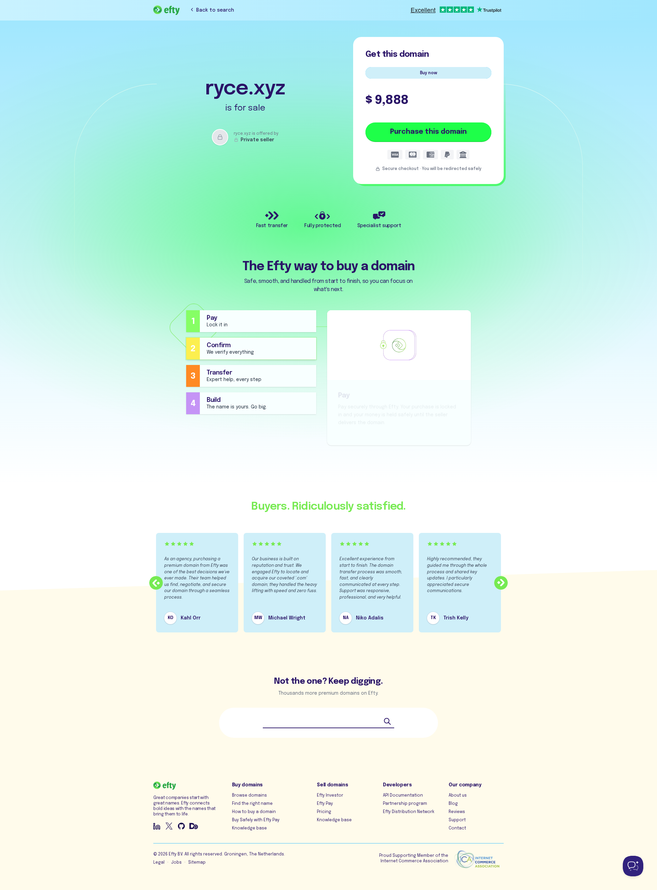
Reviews (457, 812)
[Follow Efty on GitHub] (181, 826)
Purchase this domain (428, 131)
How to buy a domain (254, 812)
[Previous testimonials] (156, 583)
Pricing (324, 812)
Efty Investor (330, 796)
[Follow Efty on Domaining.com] (193, 826)
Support (457, 820)
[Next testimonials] (501, 583)
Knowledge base (249, 828)
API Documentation (403, 796)
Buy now (428, 73)
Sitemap (197, 863)
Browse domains (249, 796)
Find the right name (252, 804)
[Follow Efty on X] (169, 826)
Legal (159, 863)
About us (458, 796)
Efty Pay (325, 804)
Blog (453, 804)
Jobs (176, 863)
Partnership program (405, 804)
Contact (457, 828)
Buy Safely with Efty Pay (256, 820)
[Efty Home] (166, 10)
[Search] (387, 721)
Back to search (215, 10)
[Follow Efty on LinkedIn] (156, 826)
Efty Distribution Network (408, 812)
